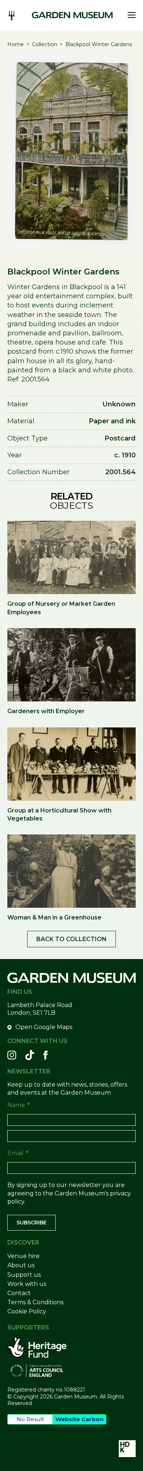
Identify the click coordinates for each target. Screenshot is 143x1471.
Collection (44, 44)
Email (17, 1153)
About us (20, 1265)
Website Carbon (79, 1419)
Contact (19, 1293)
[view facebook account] (45, 1055)
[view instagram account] (11, 1055)
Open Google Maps (43, 1027)
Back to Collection (71, 939)
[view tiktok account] (29, 1055)
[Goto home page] (72, 15)
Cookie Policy (26, 1311)
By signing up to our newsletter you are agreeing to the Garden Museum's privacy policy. (69, 1193)
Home (15, 44)
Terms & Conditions (35, 1302)
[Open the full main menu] (130, 15)
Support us (24, 1274)
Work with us (26, 1283)
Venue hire (23, 1256)
